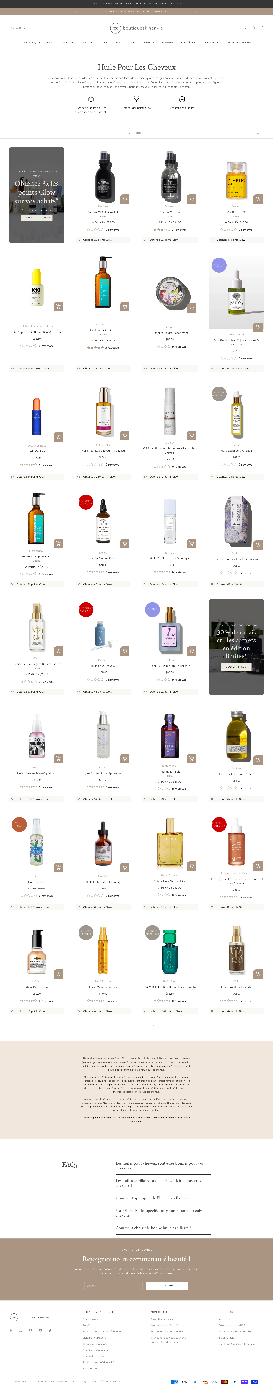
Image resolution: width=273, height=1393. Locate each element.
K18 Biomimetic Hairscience (37, 326)
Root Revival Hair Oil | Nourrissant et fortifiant (236, 342)
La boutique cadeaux (38, 43)
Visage (87, 43)
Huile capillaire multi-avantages (170, 558)
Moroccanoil (103, 324)
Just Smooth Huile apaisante (103, 773)
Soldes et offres (238, 43)
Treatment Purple (170, 771)
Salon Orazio (226, 1337)
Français (15, 28)
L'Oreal (36, 981)
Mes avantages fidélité (164, 1325)
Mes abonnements (162, 1319)
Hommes (168, 43)
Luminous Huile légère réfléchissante (36, 664)
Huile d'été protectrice (103, 987)
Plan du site (90, 1368)
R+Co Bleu (169, 981)
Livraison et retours (94, 1337)
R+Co (36, 767)
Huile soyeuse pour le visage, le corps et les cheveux (236, 881)
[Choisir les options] (124, 199)
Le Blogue (210, 43)
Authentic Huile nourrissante (236, 774)
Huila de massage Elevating (103, 882)
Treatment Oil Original (103, 330)
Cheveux (148, 43)
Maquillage (125, 43)
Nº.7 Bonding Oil (236, 212)
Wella (36, 658)
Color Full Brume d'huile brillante (170, 666)
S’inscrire (167, 1285)
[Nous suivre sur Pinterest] (30, 1330)
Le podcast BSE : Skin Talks (235, 1331)
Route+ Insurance (93, 1356)
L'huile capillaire (37, 451)
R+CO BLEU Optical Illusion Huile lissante (170, 987)
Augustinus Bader (37, 445)
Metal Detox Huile (37, 987)
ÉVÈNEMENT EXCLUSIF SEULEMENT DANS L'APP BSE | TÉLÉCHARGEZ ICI (136, 4)
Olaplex (236, 206)
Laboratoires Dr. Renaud (236, 873)
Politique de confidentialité (98, 1362)
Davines (103, 206)
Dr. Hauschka (103, 445)
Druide (103, 552)
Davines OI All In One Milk (103, 212)
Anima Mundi (236, 334)
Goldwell (103, 767)
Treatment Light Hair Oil (36, 556)
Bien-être (188, 43)
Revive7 (103, 660)
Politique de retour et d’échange (102, 1331)
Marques (68, 43)
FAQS (86, 1325)
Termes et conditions (95, 1344)
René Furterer (169, 875)
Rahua (236, 445)
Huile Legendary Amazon (236, 450)
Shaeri (37, 876)
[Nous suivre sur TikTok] (50, 1330)
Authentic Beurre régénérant (170, 332)
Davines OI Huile (170, 212)
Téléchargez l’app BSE (232, 1325)
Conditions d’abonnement (98, 1350)
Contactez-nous (92, 1319)
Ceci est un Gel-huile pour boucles (236, 559)
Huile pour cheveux (103, 666)
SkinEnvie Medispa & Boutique (237, 1344)
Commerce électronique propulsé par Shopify (88, 1382)
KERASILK (169, 552)
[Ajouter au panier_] (191, 308)
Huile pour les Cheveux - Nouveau (103, 450)
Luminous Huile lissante (236, 987)
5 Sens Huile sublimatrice (170, 881)
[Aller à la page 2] (153, 1026)
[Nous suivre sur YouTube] (40, 1330)
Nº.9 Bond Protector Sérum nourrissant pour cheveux (169, 450)
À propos (224, 1319)
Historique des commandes (167, 1331)
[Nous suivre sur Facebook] (11, 1330)
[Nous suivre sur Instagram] (20, 1330)
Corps (104, 43)
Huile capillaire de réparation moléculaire (37, 332)
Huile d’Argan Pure (103, 558)
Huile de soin (36, 882)
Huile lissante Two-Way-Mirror (36, 773)
